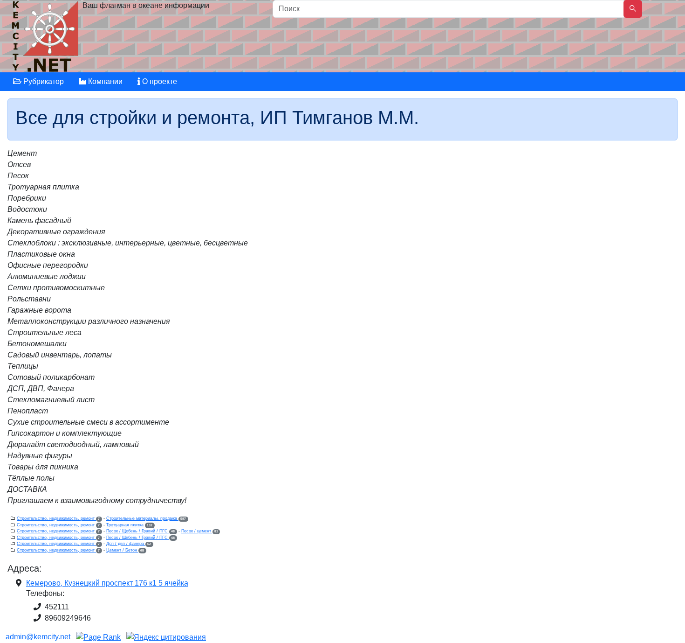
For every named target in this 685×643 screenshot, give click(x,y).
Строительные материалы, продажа (146, 518)
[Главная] (46, 38)
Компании (104, 81)
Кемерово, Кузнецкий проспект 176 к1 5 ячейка (107, 583)
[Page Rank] (98, 637)
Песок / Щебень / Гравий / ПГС (140, 531)
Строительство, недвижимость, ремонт (58, 518)
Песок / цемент (199, 531)
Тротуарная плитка (129, 525)
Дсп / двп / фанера (128, 543)
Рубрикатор (42, 81)
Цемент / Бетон (125, 550)
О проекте (158, 81)
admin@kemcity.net (38, 637)
